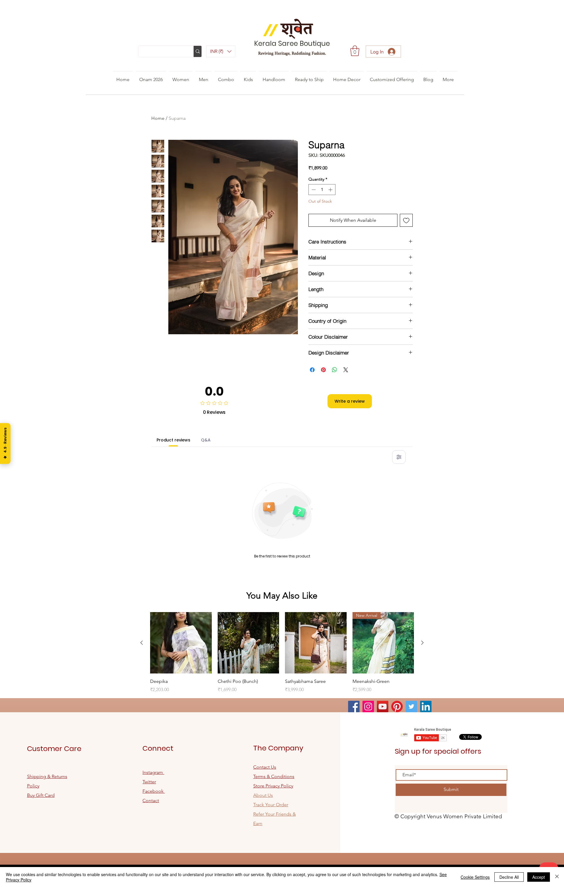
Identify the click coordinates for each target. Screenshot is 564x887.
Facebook (153, 791)
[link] (354, 51)
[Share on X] (345, 369)
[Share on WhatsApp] (334, 369)
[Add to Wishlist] (406, 220)
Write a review (350, 401)
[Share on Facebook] (312, 369)
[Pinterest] (397, 706)
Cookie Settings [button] (475, 877)
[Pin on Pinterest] (323, 369)
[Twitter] (411, 706)
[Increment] (331, 189)
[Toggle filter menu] (399, 457)
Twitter (149, 781)
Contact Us (264, 767)
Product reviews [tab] (173, 440)
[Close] (556, 877)
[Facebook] (354, 706)
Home (157, 118)
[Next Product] (422, 642)
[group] (282, 652)
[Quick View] (181, 643)
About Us (263, 795)
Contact (150, 800)
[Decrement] (313, 189)
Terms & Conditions (273, 776)
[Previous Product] (141, 642)
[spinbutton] (322, 189)
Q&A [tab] (206, 440)
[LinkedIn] (426, 706)
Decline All (509, 877)
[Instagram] (368, 706)
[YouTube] (382, 706)
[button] (220, 51)
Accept (538, 877)
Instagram (153, 772)
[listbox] (220, 51)
